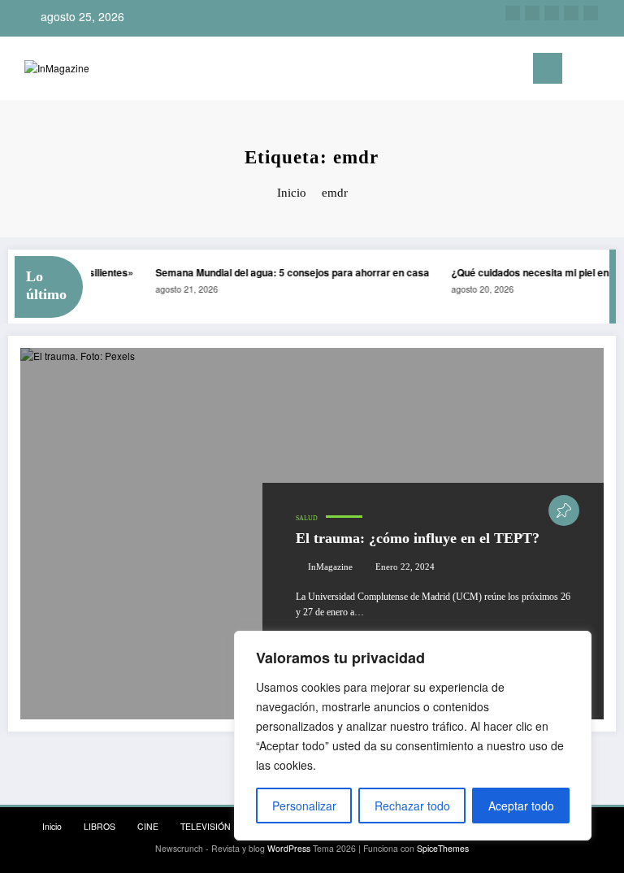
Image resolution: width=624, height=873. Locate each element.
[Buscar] (582, 71)
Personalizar (304, 805)
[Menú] (547, 68)
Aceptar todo (521, 805)
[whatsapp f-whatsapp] (590, 13)
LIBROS (99, 826)
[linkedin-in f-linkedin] (532, 13)
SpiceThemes (443, 848)
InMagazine (330, 566)
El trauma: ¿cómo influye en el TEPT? (418, 538)
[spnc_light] (607, 70)
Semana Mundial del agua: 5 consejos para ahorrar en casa (290, 272)
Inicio (52, 826)
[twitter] (551, 13)
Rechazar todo (412, 805)
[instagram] (512, 13)
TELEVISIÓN (205, 826)
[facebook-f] (571, 13)
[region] (413, 735)
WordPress (288, 848)
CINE (147, 826)
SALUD (307, 518)
